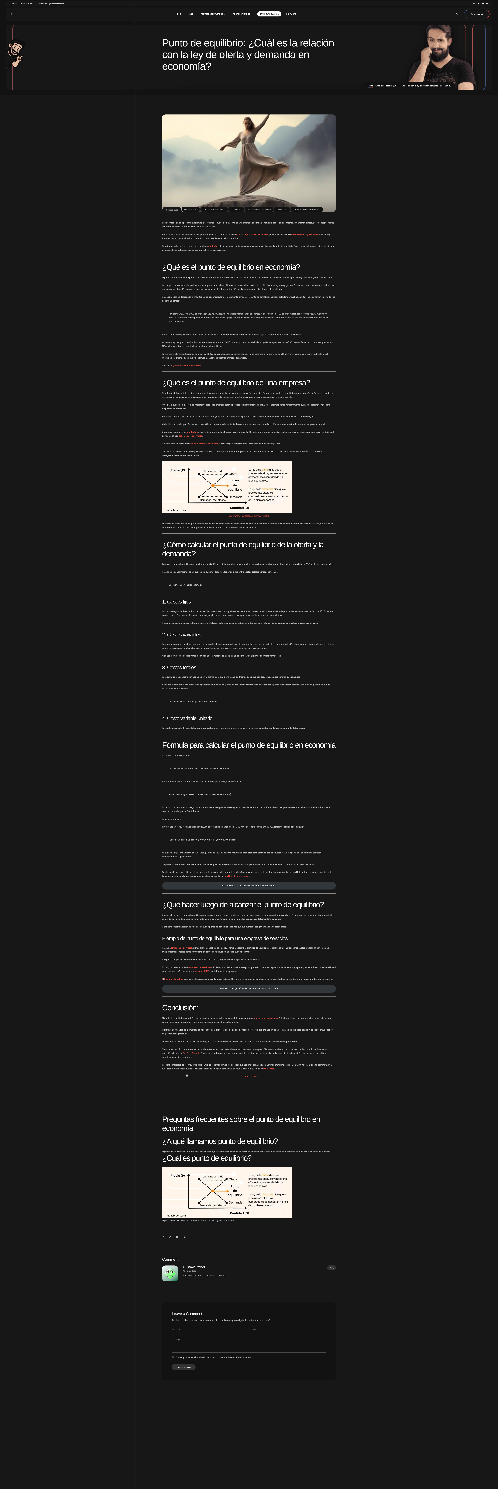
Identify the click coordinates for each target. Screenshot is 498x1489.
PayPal (186, 1053)
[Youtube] (483, 4)
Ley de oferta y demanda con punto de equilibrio (249, 516)
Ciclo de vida (190, 209)
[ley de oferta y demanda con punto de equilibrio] (249, 1192)
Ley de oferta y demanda (259, 209)
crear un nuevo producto (265, 1018)
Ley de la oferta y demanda (304, 234)
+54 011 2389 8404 (26, 3)
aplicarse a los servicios (190, 435)
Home (370, 86)
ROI (238, 234)
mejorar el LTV (202, 971)
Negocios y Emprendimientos (306, 209)
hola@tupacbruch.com (54, 3)
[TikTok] (478, 4)
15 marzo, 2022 (171, 210)
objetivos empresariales (256, 234)
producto (212, 246)
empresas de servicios (199, 967)
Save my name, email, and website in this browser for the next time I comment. (214, 1357)
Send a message (185, 1367)
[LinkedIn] (487, 4)
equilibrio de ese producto (237, 876)
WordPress (268, 1068)
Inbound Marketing (173, 979)
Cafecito (196, 1053)
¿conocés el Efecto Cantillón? (187, 365)
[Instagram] (474, 4)
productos (192, 432)
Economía (236, 209)
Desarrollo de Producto (214, 209)
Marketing (282, 209)
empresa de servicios (181, 947)
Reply (331, 1267)
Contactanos (477, 14)
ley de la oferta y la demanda (204, 443)
